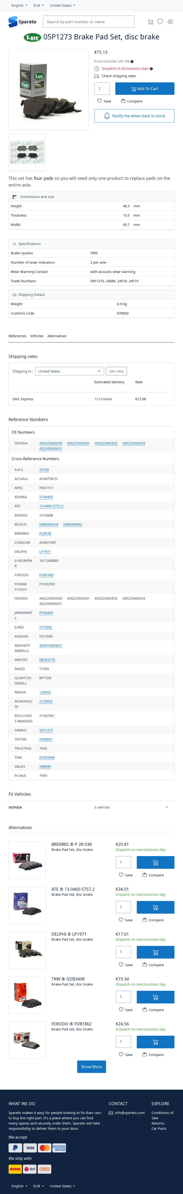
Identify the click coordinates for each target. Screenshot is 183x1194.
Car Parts (159, 1128)
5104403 (46, 496)
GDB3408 (47, 757)
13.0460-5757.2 (51, 505)
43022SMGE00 (50, 443)
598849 (45, 766)
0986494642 (72, 524)
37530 (44, 469)
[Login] (169, 21)
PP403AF (46, 612)
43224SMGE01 (50, 448)
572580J (45, 627)
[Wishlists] (160, 21)
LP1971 (45, 551)
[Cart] (150, 21)
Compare (134, 101)
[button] (19, 5)
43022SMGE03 (133, 443)
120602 (45, 692)
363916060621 (50, 645)
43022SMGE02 (106, 443)
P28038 (45, 533)
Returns (158, 1123)
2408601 (46, 739)
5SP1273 (46, 730)
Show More (91, 1066)
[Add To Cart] (155, 862)
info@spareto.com (130, 1112)
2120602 (46, 701)
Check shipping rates (119, 75)
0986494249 (48, 524)
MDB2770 (47, 659)
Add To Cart (147, 88)
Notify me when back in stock (138, 115)
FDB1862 (46, 574)
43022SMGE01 (78, 443)
